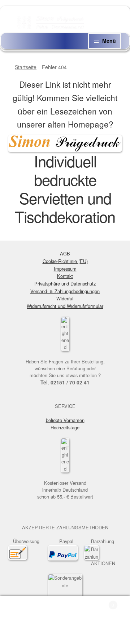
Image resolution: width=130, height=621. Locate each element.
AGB (65, 253)
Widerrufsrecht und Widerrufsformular (65, 306)
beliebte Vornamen (65, 420)
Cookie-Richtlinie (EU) (65, 261)
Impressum (65, 268)
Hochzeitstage (65, 427)
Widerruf (65, 298)
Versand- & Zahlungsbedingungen (65, 291)
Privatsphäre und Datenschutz (65, 283)
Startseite (25, 67)
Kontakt (65, 275)
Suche (65, 608)
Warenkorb (100, 602)
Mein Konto (21, 608)
